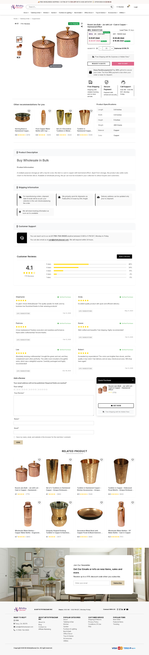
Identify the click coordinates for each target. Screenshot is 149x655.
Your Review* (19, 393)
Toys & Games (101, 12)
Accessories (113, 12)
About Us (42, 622)
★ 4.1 (17, 23)
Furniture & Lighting (66, 12)
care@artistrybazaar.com (59, 240)
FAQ (89, 626)
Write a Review (124, 256)
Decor (26, 12)
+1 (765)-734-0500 (22, 630)
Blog (40, 624)
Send (18, 442)
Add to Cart (123, 63)
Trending (116, 624)
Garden (54, 12)
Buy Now (117, 406)
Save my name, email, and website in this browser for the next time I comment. (43, 437)
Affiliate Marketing (45, 629)
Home (16, 18)
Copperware (36, 18)
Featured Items (118, 622)
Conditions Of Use (94, 624)
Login (136, 7)
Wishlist (121, 7)
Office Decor (89, 12)
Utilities (122, 12)
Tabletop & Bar (36, 12)
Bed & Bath (78, 12)
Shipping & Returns (94, 619)
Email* (16, 428)
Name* (16, 419)
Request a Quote (98, 63)
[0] (128, 7)
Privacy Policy (93, 622)
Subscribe (118, 583)
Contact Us (42, 627)
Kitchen (46, 12)
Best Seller (117, 619)
